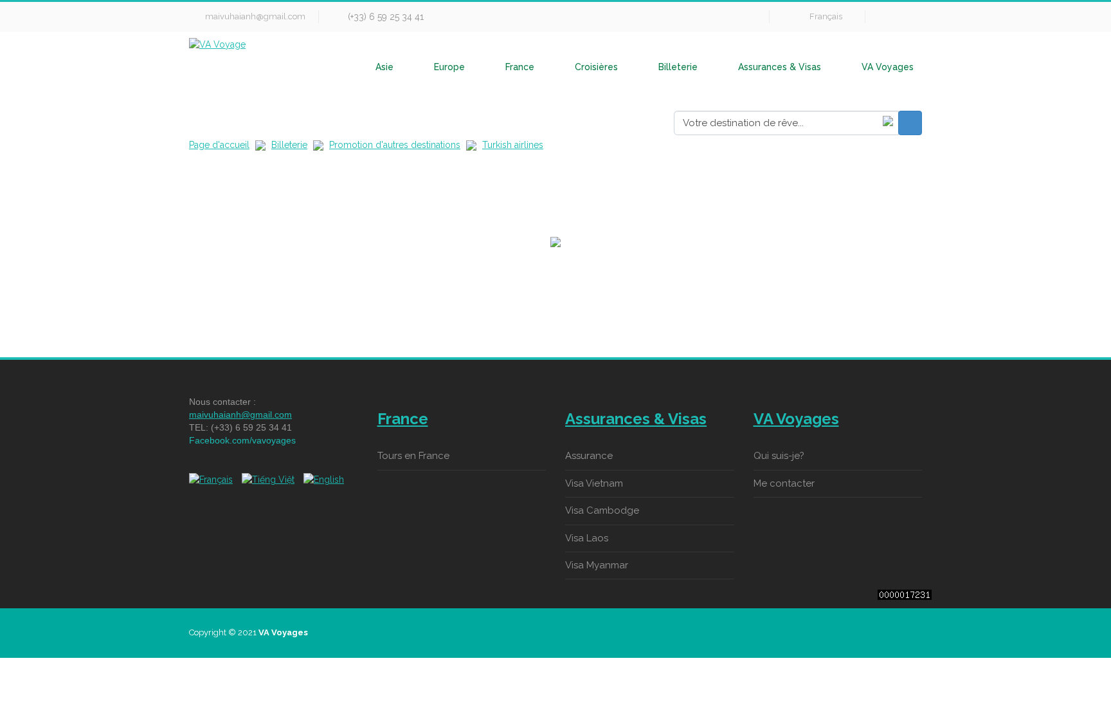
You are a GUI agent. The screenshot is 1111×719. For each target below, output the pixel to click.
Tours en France (413, 456)
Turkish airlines (512, 145)
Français (826, 16)
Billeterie (678, 67)
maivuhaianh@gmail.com (255, 16)
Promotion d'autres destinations (394, 145)
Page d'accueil (219, 145)
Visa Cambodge (602, 510)
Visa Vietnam (594, 483)
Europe (449, 67)
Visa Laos (586, 538)
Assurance (589, 456)
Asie (384, 67)
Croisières (596, 67)
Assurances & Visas (779, 67)
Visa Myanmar (596, 565)
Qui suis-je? (779, 456)
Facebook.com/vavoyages (242, 440)
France (519, 67)
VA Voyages (888, 67)
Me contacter (784, 483)
